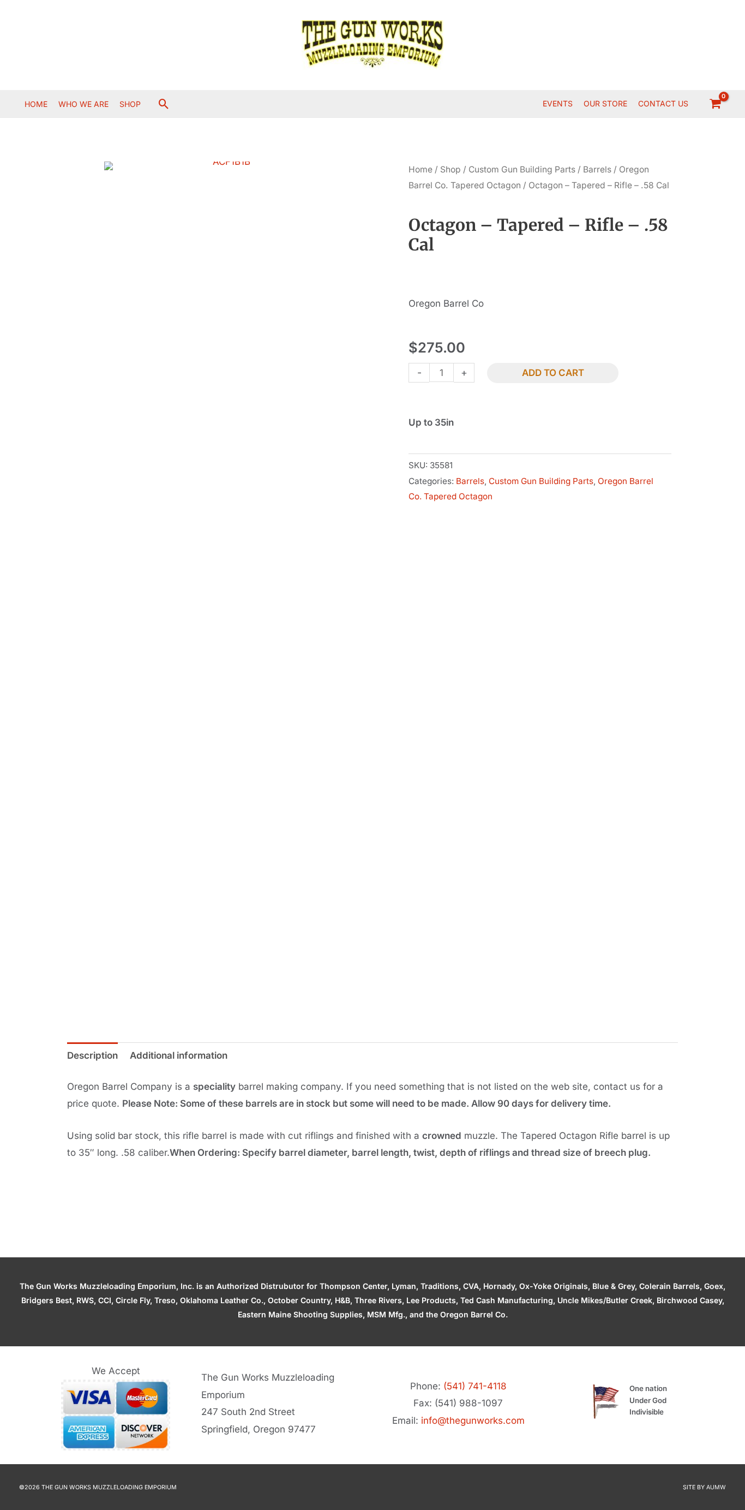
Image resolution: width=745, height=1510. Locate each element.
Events (558, 103)
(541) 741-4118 (475, 1386)
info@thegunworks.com (473, 1420)
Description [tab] (92, 1055)
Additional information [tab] (178, 1055)
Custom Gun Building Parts (521, 169)
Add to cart (553, 372)
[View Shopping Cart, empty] (715, 103)
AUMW (716, 1487)
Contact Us (663, 103)
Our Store (605, 103)
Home (420, 169)
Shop (450, 169)
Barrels (597, 169)
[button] (164, 104)
